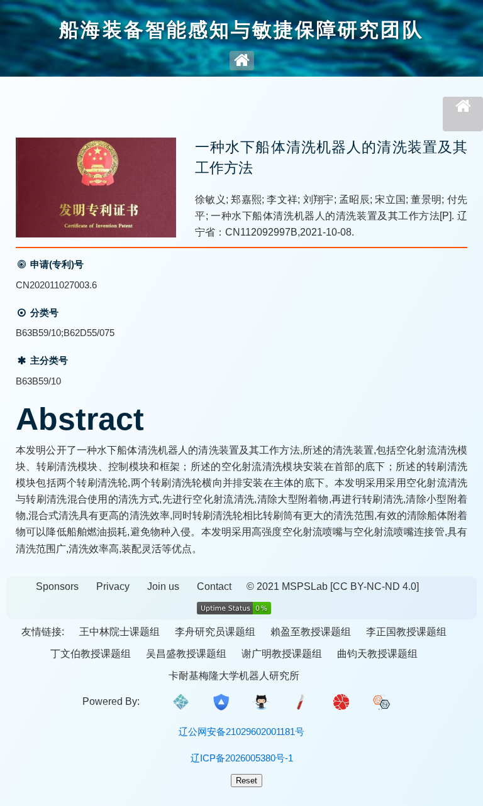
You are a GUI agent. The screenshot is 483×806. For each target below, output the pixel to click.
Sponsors (57, 586)
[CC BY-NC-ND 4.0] (374, 586)
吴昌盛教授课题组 (186, 653)
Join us (163, 586)
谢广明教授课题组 (282, 653)
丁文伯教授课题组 (90, 653)
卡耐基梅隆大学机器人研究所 (234, 675)
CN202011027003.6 (56, 285)
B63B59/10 (38, 381)
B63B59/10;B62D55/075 (65, 332)
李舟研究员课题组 (215, 631)
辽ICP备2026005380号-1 (242, 758)
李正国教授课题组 (406, 631)
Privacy (113, 586)
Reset (246, 780)
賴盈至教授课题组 (310, 631)
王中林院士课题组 (119, 631)
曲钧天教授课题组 (377, 653)
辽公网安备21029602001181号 (241, 731)
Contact (214, 586)
